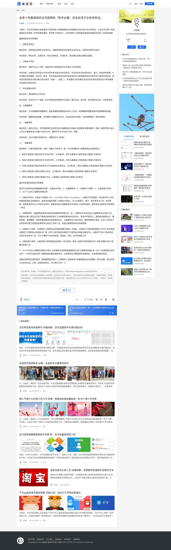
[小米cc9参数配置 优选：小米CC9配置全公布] (127, 228)
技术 (59, 4)
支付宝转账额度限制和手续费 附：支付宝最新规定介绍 (47, 434)
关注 (132, 47)
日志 (72, 4)
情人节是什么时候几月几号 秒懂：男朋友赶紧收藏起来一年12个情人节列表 (58, 399)
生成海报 (89, 300)
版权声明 (40, 539)
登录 (135, 4)
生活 (65, 4)
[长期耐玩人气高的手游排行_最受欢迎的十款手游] (127, 217)
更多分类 (49, 4)
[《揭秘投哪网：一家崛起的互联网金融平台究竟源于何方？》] (127, 177)
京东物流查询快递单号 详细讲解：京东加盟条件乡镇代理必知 (51, 327)
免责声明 (31, 539)
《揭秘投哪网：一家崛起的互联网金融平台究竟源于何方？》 (143, 177)
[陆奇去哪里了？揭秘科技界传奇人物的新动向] (127, 166)
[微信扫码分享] (97, 299)
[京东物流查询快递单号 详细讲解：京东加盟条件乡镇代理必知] (67, 337)
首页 (41, 4)
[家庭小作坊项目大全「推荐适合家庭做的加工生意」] (127, 271)
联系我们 (67, 539)
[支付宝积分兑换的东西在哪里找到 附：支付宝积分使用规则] (127, 261)
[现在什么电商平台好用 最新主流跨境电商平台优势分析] (127, 239)
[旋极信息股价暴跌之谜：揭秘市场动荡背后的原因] (127, 144)
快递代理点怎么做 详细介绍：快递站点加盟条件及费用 (143, 250)
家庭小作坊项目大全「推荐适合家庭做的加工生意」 (143, 271)
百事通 (21, 23)
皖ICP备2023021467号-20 (65, 542)
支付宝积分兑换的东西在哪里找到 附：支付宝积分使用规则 (143, 260)
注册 (140, 4)
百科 (47, 23)
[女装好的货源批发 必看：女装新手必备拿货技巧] (67, 373)
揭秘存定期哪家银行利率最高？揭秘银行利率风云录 (143, 188)
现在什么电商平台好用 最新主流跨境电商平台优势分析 (143, 239)
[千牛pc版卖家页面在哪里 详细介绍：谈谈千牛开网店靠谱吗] (67, 503)
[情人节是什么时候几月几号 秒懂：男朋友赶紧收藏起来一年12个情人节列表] (67, 409)
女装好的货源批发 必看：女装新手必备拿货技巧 (44, 363)
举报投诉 (58, 539)
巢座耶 (44, 542)
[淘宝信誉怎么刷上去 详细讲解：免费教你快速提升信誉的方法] (33, 477)
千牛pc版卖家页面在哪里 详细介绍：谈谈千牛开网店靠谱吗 (50, 492)
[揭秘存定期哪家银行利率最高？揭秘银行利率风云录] (127, 188)
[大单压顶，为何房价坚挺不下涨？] (127, 199)
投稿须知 (76, 539)
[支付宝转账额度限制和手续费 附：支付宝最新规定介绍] (67, 444)
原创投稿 (149, 4)
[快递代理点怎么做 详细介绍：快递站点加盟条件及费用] (127, 250)
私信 (142, 47)
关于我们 (49, 539)
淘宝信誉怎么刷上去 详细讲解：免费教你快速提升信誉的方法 (82, 470)
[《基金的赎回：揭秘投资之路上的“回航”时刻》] (127, 155)
